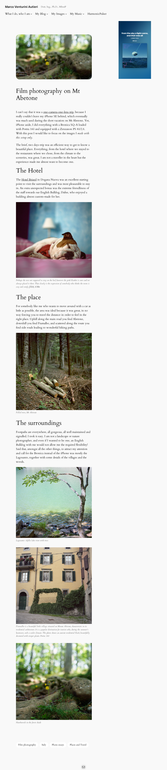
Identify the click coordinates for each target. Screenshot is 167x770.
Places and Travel (78, 744)
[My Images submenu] (66, 14)
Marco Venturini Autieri (21, 6)
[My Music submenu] (83, 14)
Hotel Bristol (29, 180)
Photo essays (58, 744)
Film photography (27, 744)
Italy (44, 744)
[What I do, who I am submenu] (31, 14)
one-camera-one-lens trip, (58, 112)
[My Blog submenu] (47, 14)
